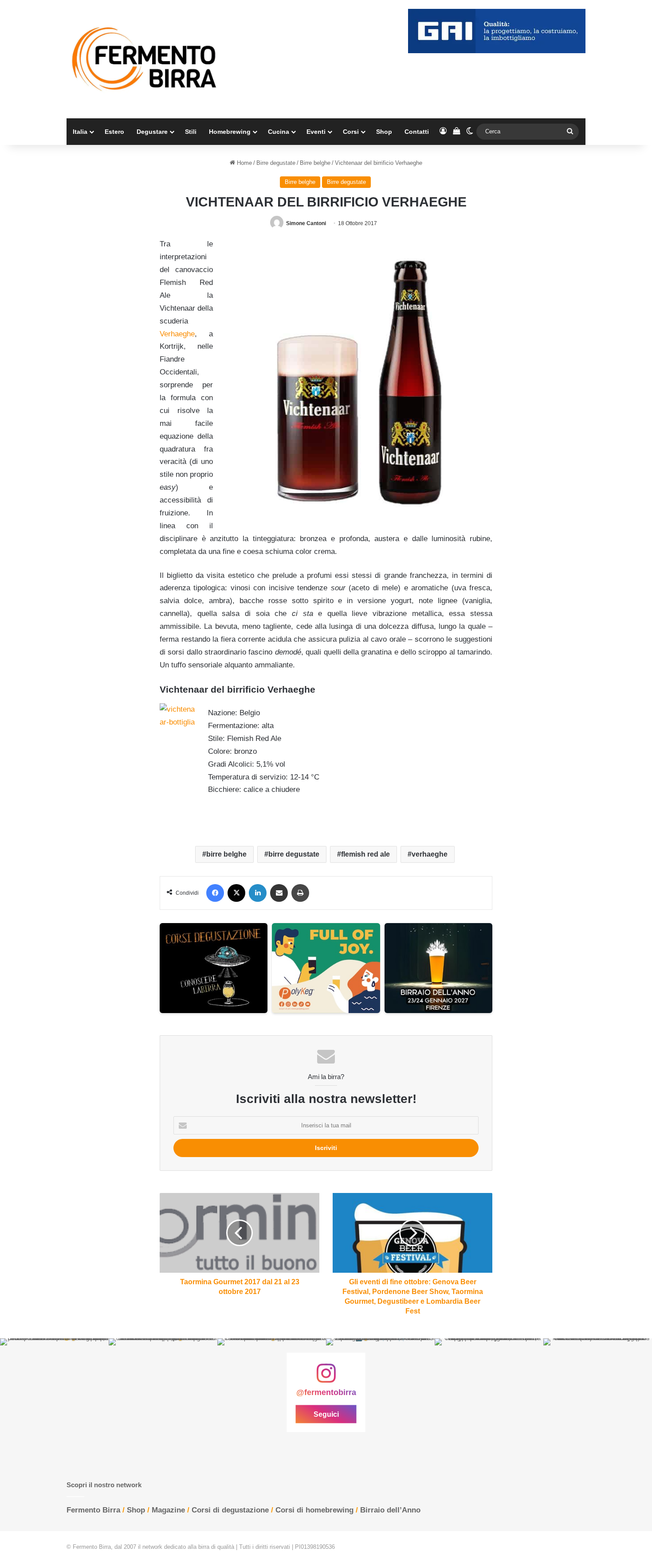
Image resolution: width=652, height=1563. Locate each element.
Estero (114, 131)
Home (243, 163)
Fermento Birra (93, 1510)
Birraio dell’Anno (390, 1510)
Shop (384, 131)
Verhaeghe (177, 334)
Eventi (316, 131)
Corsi (351, 131)
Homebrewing (230, 131)
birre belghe (226, 854)
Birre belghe (315, 163)
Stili (190, 131)
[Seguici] (326, 1377)
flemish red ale (365, 854)
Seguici (326, 1414)
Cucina (278, 131)
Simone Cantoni (306, 223)
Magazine (168, 1510)
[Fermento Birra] (145, 59)
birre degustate (293, 854)
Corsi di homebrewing (314, 1510)
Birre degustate (275, 163)
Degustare (152, 131)
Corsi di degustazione (230, 1510)
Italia (80, 131)
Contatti (417, 131)
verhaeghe (430, 854)
